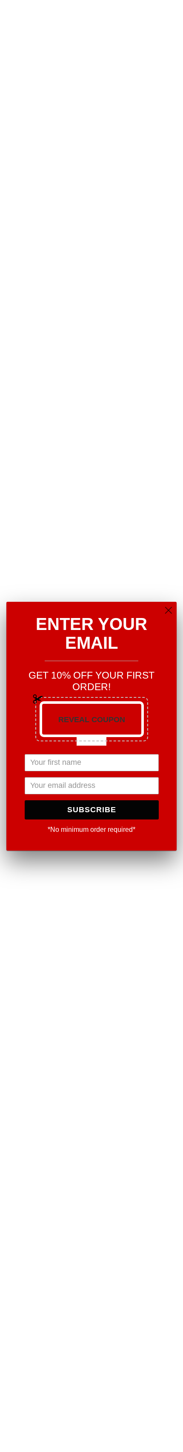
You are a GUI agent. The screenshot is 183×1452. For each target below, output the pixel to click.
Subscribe (91, 809)
